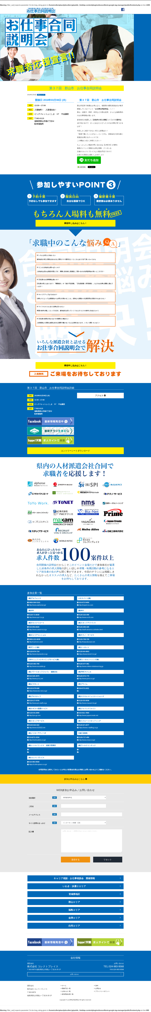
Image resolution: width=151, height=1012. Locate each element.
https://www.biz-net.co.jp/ (38, 691)
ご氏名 (42, 806)
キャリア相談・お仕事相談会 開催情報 (74, 878)
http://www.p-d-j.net (36, 678)
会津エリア (74, 918)
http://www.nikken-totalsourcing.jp (90, 666)
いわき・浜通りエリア (74, 886)
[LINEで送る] (81, 167)
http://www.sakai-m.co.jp (38, 629)
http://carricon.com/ (36, 642)
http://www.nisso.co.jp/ (86, 740)
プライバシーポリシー (102, 991)
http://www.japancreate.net (88, 715)
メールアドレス (42, 815)
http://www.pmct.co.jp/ (86, 678)
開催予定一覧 (66, 988)
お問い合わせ (74, 974)
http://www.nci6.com (85, 617)
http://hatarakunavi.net (86, 642)
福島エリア (74, 910)
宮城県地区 (74, 894)
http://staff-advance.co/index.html (90, 629)
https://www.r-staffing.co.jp (88, 727)
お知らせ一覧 (66, 991)
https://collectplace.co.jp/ (38, 764)
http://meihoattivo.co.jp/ (37, 740)
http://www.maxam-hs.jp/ (87, 703)
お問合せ (98, 988)
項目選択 (42, 798)
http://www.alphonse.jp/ (37, 605)
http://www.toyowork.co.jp (38, 654)
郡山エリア (41, 94)
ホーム (64, 985)
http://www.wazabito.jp (37, 666)
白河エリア (74, 925)
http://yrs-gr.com (34, 715)
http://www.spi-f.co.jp (36, 617)
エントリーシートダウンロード (75, 451)
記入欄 (31, 831)
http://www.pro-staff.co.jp (38, 703)
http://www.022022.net (37, 727)
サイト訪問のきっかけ (42, 823)
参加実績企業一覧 (67, 994)
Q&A (96, 985)
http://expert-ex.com (85, 605)
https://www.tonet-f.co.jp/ (87, 654)
